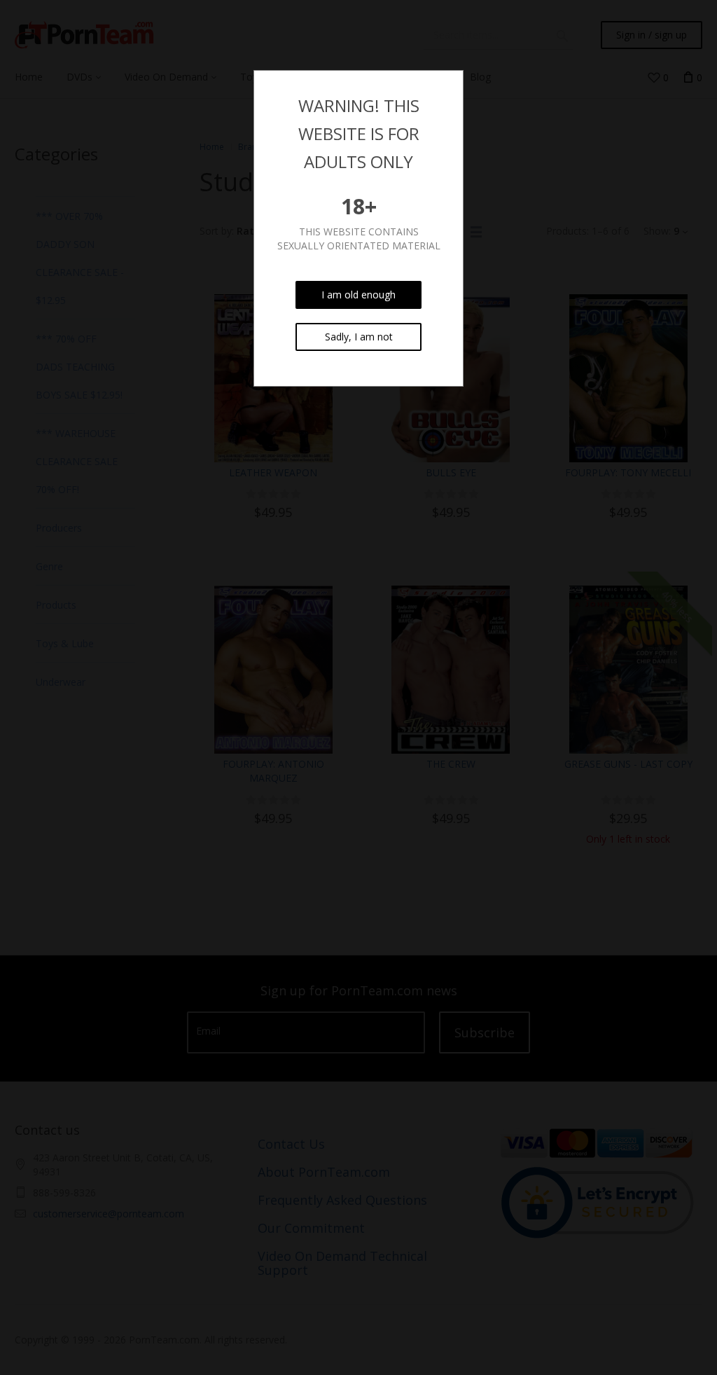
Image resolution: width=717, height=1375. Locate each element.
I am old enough (358, 294)
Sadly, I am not (359, 336)
